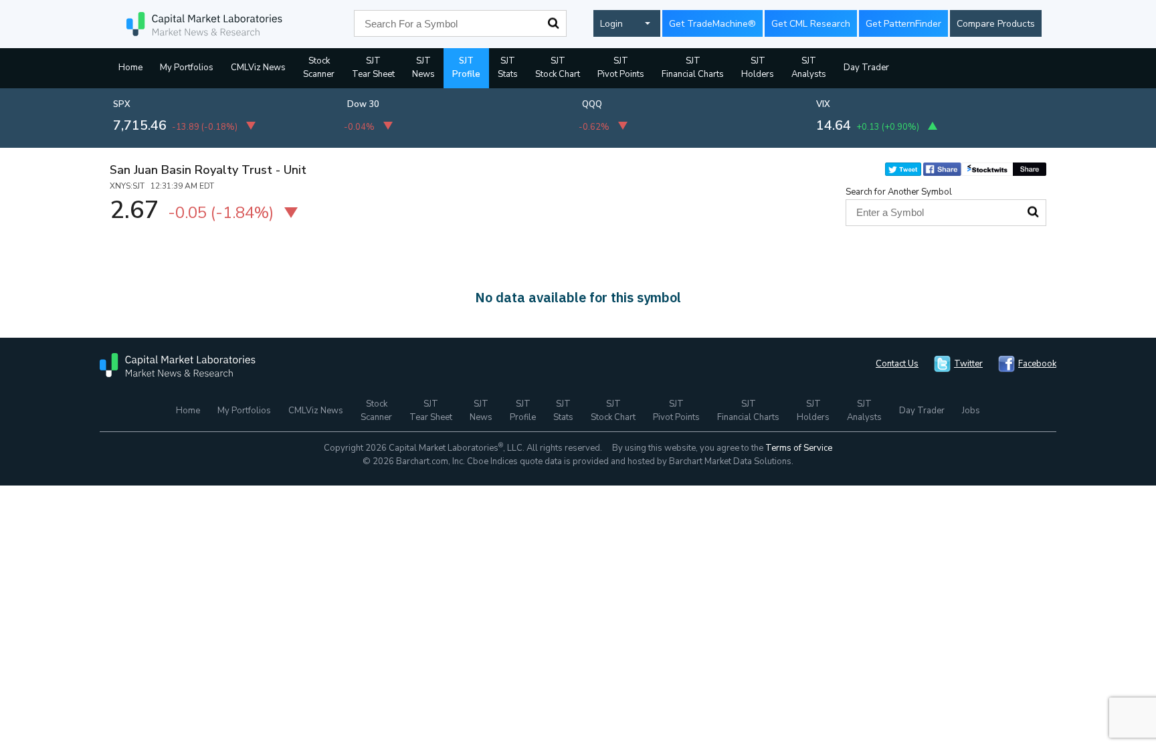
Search (553, 23)
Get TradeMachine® (712, 23)
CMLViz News (258, 68)
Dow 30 (363, 104)
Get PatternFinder (903, 23)
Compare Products (996, 23)
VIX (823, 104)
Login (611, 23)
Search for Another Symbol (899, 192)
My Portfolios (186, 68)
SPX (121, 104)
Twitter (968, 364)
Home (130, 68)
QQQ (592, 104)
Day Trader (866, 68)
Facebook (1037, 364)
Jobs (971, 411)
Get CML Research (810, 23)
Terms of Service (798, 448)
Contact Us (897, 364)
